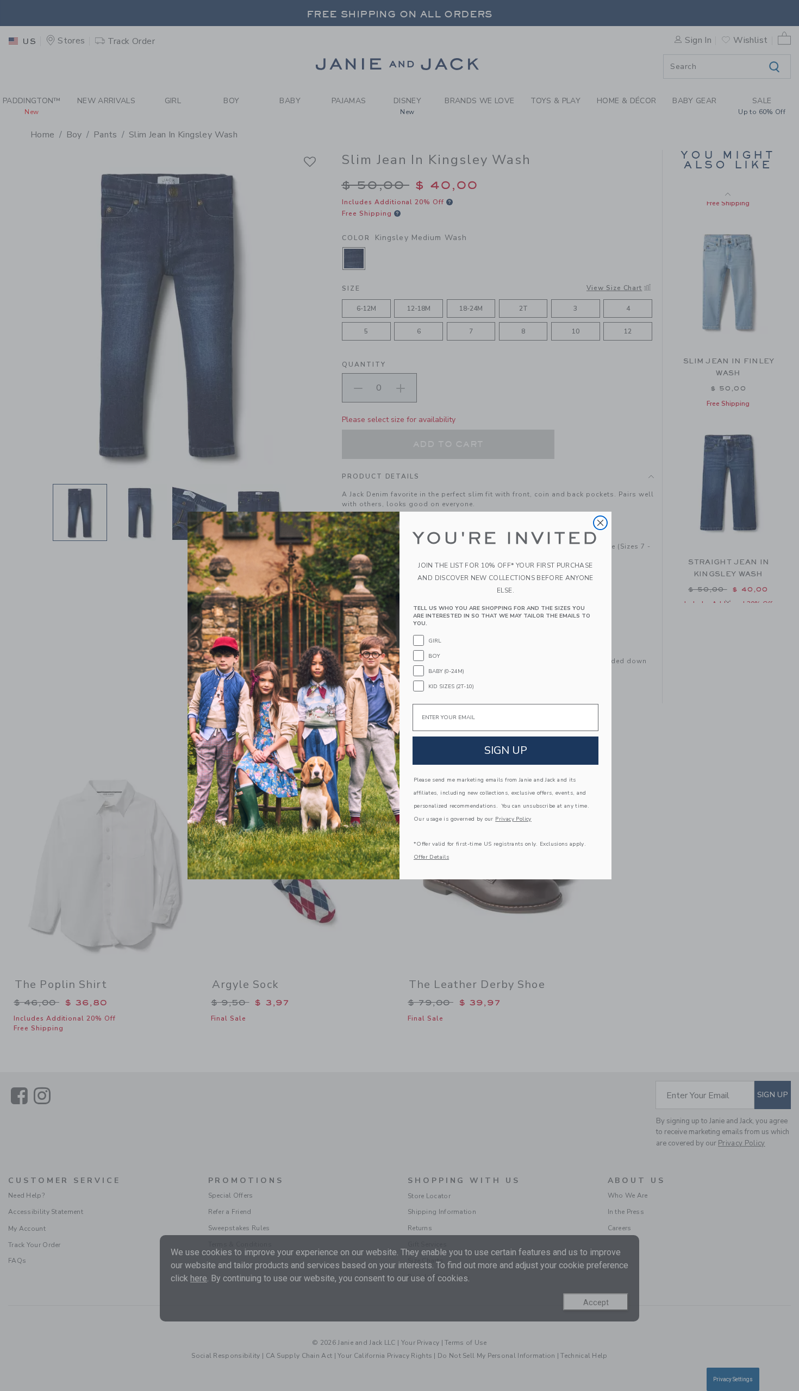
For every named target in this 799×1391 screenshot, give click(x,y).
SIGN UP (505, 750)
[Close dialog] (600, 523)
